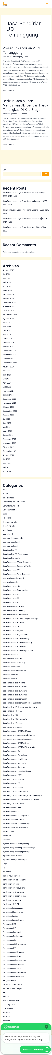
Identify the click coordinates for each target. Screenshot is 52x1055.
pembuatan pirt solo (11, 884)
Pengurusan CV (9, 928)
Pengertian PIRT (9, 924)
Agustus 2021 (8, 455)
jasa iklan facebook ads (13, 538)
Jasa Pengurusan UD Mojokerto (16, 815)
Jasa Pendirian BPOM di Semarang (17, 642)
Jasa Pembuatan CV (11, 570)
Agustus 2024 (8, 367)
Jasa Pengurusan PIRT (12, 775)
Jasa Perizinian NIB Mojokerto (15, 827)
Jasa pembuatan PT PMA (13, 622)
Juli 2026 (6, 274)
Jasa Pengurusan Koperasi (14, 767)
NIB (4, 868)
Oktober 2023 (8, 407)
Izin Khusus (7, 530)
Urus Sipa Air (8, 1008)
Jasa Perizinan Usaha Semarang (16, 823)
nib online (7, 872)
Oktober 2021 (8, 447)
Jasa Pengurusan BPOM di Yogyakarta (19, 747)
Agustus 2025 (8, 318)
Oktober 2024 (9, 359)
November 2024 (9, 355)
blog (5, 490)
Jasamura (7, 836)
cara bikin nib (8, 498)
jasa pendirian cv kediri (12, 659)
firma (5, 514)
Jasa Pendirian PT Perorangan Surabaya (20, 707)
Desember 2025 (9, 302)
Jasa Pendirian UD (10, 715)
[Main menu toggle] (46, 4)
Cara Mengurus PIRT (11, 506)
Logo (5, 864)
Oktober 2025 (8, 310)
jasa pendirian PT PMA (12, 711)
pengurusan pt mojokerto (13, 964)
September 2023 (10, 411)
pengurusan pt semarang (13, 976)
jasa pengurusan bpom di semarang (18, 739)
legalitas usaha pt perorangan (15, 860)
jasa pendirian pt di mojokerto (15, 687)
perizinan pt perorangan (13, 984)
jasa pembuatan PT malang (14, 610)
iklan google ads (10, 522)
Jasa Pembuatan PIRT (12, 594)
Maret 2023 (7, 431)
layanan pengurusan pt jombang (16, 852)
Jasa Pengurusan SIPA (12, 807)
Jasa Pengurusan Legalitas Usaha (17, 771)
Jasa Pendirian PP (10, 675)
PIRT (5, 992)
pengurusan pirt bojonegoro (14, 944)
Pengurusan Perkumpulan (13, 936)
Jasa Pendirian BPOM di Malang (16, 638)
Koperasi (6, 839)
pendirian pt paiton (10, 916)
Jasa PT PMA (8, 831)
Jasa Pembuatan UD (11, 626)
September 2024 (10, 363)
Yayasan (6, 1021)
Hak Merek (7, 518)
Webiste (6, 1012)
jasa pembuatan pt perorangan (15, 614)
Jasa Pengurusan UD (11, 114)
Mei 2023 (6, 427)
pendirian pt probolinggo (13, 920)
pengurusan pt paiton (12, 968)
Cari (4, 170)
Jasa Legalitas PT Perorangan (15, 554)
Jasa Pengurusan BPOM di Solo (16, 743)
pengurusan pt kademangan (14, 960)
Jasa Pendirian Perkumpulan (14, 671)
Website (6, 1016)
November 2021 (9, 443)
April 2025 (7, 334)
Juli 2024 (6, 371)
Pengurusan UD (9, 980)
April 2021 (7, 471)
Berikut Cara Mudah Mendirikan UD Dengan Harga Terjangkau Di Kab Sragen (25, 105)
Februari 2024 (8, 391)
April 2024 (7, 383)
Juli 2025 (6, 322)
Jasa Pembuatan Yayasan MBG (15, 634)
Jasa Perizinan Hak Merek (14, 819)
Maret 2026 (7, 290)
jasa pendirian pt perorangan (15, 699)
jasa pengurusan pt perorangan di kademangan (22, 795)
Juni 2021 (6, 463)
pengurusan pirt (9, 940)
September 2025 (10, 314)
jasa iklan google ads (11, 542)
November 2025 (9, 306)
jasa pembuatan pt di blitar (14, 606)
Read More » (8, 90)
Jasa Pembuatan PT (11, 602)
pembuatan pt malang (12, 900)
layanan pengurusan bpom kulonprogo (19, 848)
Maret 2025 (7, 338)
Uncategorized (9, 1004)
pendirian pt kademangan (13, 912)
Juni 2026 (7, 278)
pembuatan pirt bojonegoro (14, 880)
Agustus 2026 (8, 270)
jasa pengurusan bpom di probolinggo (19, 735)
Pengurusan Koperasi (12, 932)
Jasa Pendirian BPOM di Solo (15, 646)
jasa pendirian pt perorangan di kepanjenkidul (22, 703)
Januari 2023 (8, 435)
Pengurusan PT (9, 948)
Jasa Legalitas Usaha (11, 558)
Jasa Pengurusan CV (11, 751)
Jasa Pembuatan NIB (11, 586)
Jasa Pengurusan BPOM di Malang (17, 731)
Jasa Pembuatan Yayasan (13, 630)
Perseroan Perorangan (12, 57)
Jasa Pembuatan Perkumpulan (15, 590)
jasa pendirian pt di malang (14, 683)
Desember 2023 (9, 399)
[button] (46, 1027)
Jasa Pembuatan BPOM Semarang (17, 562)
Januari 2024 (8, 395)
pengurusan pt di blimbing (13, 952)
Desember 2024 (9, 351)
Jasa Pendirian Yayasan (12, 723)
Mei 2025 (6, 330)
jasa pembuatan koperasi (13, 578)
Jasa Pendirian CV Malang (14, 662)
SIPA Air (6, 996)
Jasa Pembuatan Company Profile (17, 566)
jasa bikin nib (8, 534)
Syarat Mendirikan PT (12, 1000)
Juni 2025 (7, 326)
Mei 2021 (6, 467)
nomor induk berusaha (12, 876)
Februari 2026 (8, 294)
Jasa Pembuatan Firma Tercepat (16, 574)
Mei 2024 (7, 379)
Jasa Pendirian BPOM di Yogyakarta (18, 650)
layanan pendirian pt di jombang (16, 844)
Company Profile (10, 510)
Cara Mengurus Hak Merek (14, 502)
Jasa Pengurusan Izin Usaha (14, 763)
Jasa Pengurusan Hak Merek (15, 759)
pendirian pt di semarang (13, 908)
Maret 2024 (7, 387)
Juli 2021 (6, 459)
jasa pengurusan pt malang (14, 787)
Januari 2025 (8, 346)
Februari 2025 (8, 343)
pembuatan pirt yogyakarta (14, 888)
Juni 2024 (7, 375)
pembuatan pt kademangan (14, 896)
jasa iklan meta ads (10, 546)
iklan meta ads (9, 526)
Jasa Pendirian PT (10, 679)
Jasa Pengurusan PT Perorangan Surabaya (21, 799)
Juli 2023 (6, 419)
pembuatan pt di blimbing (13, 892)
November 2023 (9, 403)
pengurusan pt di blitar (12, 956)
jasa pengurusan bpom (12, 727)
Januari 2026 (8, 298)
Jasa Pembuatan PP (11, 598)
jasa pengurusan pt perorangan (16, 791)
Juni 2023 (7, 423)
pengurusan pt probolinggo (14, 972)
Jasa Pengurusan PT (11, 783)
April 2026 (7, 286)
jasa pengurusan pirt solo (13, 779)
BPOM (5, 494)
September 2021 (9, 451)
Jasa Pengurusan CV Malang (15, 755)
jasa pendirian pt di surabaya (15, 691)
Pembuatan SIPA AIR (11, 904)
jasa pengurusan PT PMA (13, 803)
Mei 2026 (7, 282)
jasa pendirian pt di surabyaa (15, 695)
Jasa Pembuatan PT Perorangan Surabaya (20, 618)
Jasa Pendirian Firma (11, 667)
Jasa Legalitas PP (10, 550)
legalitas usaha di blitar (12, 856)
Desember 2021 (9, 439)
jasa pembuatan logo (11, 582)
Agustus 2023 (8, 415)
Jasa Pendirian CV (10, 654)
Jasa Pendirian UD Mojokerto (15, 719)
